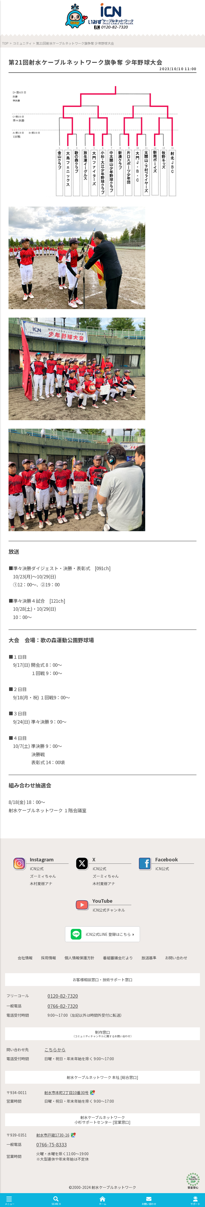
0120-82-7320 (63, 995)
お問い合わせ (176, 957)
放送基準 (148, 957)
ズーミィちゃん (43, 876)
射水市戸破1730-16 (52, 1135)
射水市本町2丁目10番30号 (66, 1092)
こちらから (55, 1049)
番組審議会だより (118, 957)
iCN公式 (37, 868)
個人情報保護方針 (79, 957)
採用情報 (48, 957)
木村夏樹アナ (41, 883)
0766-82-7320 (63, 1005)
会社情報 (25, 957)
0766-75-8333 (51, 1144)
